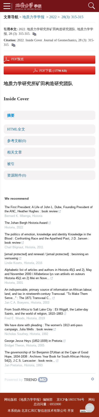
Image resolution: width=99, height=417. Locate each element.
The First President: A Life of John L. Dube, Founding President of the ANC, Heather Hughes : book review (49, 209)
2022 (53, 17)
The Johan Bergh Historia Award (26, 223)
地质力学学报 (33, 17)
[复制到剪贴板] (34, 33)
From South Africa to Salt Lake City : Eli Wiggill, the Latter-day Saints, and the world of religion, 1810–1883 (46, 311)
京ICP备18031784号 (70, 399)
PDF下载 (53, 70)
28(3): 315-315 (72, 17)
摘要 (11, 115)
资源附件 (16, 175)
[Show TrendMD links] (92, 379)
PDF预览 (13, 59)
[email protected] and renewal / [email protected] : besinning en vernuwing (46, 256)
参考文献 (16, 141)
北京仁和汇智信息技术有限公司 (44, 410)
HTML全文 (16, 129)
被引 (11, 164)
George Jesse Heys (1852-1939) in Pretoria (33, 341)
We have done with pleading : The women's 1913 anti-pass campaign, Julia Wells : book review (44, 327)
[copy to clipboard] (13, 45)
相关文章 (14, 152)
